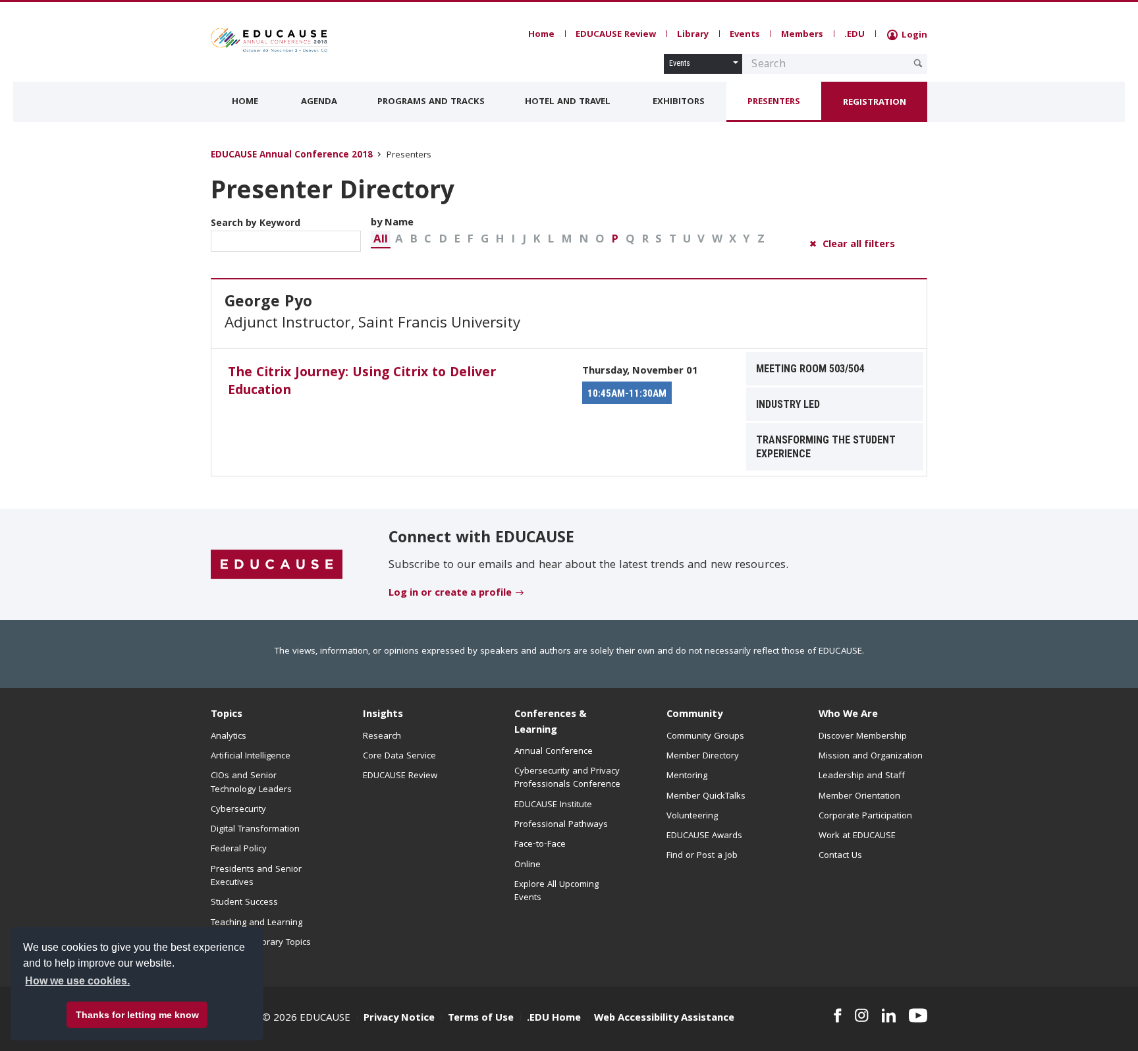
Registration (874, 103)
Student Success (244, 902)
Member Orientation (859, 796)
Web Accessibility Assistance (664, 1018)
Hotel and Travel (567, 102)
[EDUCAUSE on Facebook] (837, 1015)
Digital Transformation (255, 829)
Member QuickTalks (705, 796)
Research (382, 736)
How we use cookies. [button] (77, 980)
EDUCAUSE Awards (704, 836)
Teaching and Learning (256, 923)
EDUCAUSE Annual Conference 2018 (292, 155)
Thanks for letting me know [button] (137, 1014)
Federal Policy (239, 849)
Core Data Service (399, 756)
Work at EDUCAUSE (857, 836)
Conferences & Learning (550, 722)
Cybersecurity (238, 810)
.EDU (854, 35)
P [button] (614, 240)
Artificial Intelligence (250, 756)
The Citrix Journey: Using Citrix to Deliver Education (362, 382)
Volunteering (692, 816)
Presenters (773, 102)
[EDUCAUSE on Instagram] (862, 1015)
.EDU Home (554, 1018)
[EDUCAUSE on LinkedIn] (889, 1015)
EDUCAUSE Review (616, 35)
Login (913, 35)
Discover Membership (863, 736)
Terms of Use (481, 1018)
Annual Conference (553, 752)
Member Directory (702, 756)
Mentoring (686, 776)
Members (802, 35)
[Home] (269, 40)
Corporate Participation (865, 816)
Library (693, 35)
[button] (381, 239)
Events (745, 35)
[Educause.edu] (276, 564)
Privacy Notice (399, 1018)
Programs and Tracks (431, 102)
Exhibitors (679, 102)
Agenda (319, 102)
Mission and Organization (871, 756)
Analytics (228, 736)
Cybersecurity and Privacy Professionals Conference (567, 778)
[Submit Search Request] (918, 63)
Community (694, 715)
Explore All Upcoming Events (556, 891)
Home (541, 35)
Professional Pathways (561, 825)
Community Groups (705, 736)
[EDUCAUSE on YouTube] (918, 1015)
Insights (383, 715)
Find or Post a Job (702, 856)
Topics (226, 715)
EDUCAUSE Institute (553, 805)
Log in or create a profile (450, 593)
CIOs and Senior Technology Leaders (251, 783)
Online (527, 865)
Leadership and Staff (862, 776)
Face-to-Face (540, 845)
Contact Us (840, 856)
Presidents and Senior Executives (256, 876)
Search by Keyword (255, 224)
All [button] (380, 240)
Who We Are (848, 715)
